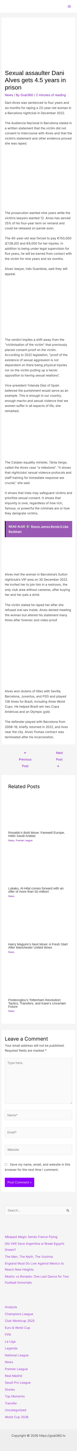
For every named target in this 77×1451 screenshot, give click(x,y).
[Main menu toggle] (69, 6)
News (9, 95)
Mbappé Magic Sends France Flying (31, 1237)
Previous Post (25, 754)
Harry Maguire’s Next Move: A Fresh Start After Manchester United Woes (38, 945)
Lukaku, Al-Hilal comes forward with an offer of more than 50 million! (36, 889)
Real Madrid (13, 1376)
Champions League (19, 1314)
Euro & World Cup (17, 1328)
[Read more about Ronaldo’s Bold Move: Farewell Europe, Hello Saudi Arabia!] (38, 810)
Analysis (11, 1307)
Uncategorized (15, 1410)
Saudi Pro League (18, 1382)
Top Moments (15, 1396)
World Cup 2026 (16, 1417)
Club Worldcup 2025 (20, 1321)
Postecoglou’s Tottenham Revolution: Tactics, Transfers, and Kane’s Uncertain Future (37, 1003)
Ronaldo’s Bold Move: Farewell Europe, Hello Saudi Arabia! (36, 834)
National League (17, 1355)
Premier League (24, 840)
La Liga (10, 1341)
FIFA (8, 1334)
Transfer (11, 1403)
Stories (10, 1389)
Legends (11, 1348)
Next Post (59, 754)
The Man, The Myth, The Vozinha (29, 1256)
